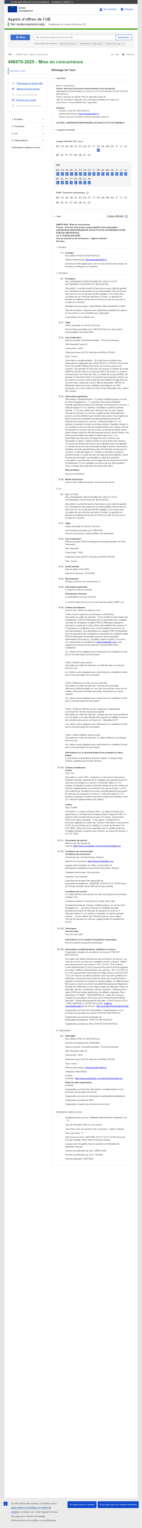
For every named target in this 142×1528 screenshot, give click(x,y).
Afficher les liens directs (28, 89)
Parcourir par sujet (113, 44)
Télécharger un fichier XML (29, 83)
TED (10, 54)
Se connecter (109, 9)
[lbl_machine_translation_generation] (87, 193)
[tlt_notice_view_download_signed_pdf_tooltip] (98, 150)
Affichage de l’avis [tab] (17, 71)
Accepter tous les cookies (82, 1504)
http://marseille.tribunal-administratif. (112, 1006)
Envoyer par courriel (26, 100)
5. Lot (14, 133)
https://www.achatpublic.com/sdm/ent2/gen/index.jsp (97, 846)
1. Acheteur (17, 119)
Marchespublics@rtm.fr (89, 114)
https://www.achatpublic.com (101, 861)
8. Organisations (20, 140)
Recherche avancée (68, 44)
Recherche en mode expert (91, 44)
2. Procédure (18, 126)
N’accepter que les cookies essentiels (118, 1504)
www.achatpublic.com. (107, 642)
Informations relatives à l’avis (26, 147)
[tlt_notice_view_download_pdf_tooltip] (57, 174)
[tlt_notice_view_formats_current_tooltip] (126, 216)
